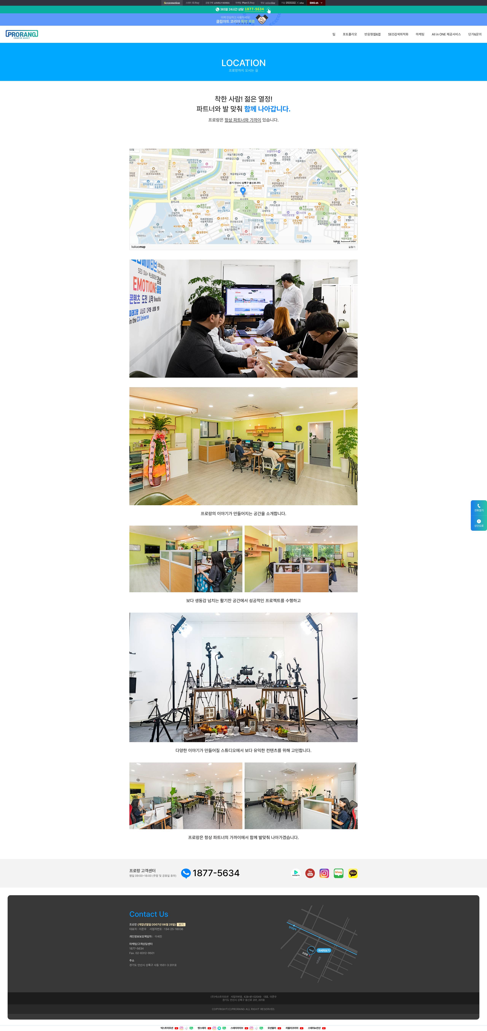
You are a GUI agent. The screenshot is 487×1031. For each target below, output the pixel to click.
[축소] (353, 196)
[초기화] (353, 203)
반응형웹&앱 (372, 34)
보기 (181, 924)
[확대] (353, 189)
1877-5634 (216, 873)
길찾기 (352, 247)
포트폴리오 (350, 34)
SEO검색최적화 (398, 34)
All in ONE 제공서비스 (446, 34)
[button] (237, 23)
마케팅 (420, 34)
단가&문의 (475, 34)
